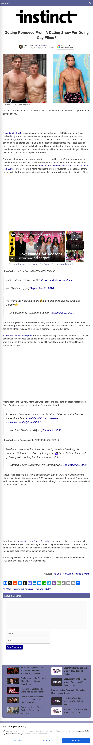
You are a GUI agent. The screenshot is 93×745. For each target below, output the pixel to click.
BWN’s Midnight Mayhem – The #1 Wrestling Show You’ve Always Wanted (32, 670)
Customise (17, 740)
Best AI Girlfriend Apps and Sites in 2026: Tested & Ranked (75, 671)
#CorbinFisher (12, 589)
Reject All (46, 740)
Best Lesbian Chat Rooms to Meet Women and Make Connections (75, 682)
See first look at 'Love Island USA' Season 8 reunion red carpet (37, 234)
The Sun (56, 574)
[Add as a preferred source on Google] (65, 46)
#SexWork (39, 589)
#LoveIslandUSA (34, 418)
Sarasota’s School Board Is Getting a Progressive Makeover (32, 710)
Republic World (82, 574)
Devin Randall (42, 46)
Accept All (76, 740)
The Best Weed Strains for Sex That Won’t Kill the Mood (75, 701)
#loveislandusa (63, 280)
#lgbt (21, 589)
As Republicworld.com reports (17, 335)
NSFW (48, 589)
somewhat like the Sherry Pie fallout (33, 541)
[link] (13, 234)
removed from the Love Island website (57, 165)
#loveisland (47, 280)
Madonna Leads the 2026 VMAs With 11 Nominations (32, 690)
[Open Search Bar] (90, 3)
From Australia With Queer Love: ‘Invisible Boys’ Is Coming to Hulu (32, 700)
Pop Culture (67, 574)
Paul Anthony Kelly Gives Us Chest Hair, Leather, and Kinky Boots (33, 681)
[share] (60, 233)
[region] (46, 734)
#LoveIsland (52, 418)
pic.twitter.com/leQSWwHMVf (23, 422)
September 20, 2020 (74, 464)
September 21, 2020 (42, 288)
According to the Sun (13, 133)
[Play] (74, 255)
